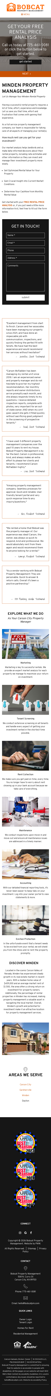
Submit (25, 297)
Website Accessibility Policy (35, 1380)
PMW (37, 1243)
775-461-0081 (38, 45)
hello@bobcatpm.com (28, 1303)
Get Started (25, 61)
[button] (20, 1233)
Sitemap (32, 1248)
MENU (26, 14)
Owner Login (25, 1319)
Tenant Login (25, 1322)
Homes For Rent (25, 1328)
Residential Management (25, 1334)
